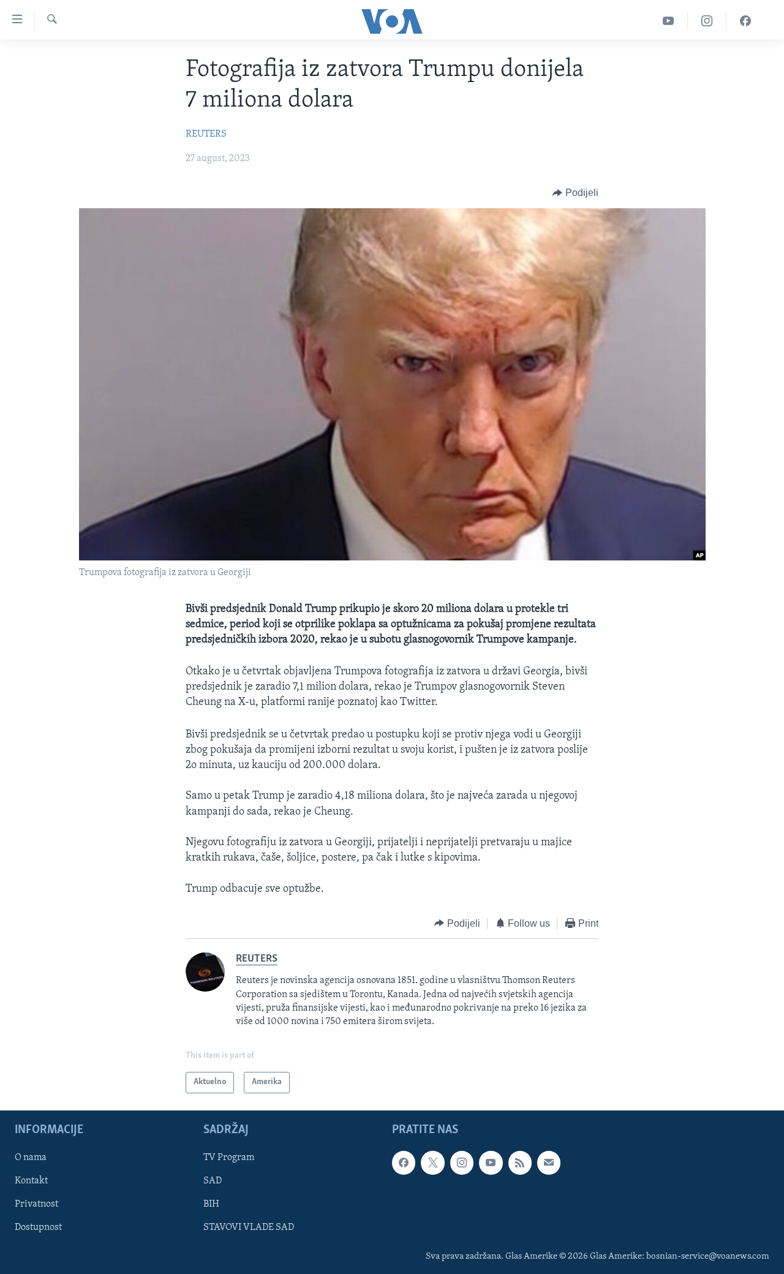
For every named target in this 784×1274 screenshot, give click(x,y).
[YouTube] (668, 21)
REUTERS (206, 134)
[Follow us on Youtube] (490, 1162)
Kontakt (31, 1181)
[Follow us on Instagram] (461, 1162)
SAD (212, 1181)
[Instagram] (707, 21)
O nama (31, 1158)
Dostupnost (38, 1227)
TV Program (228, 1158)
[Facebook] (745, 21)
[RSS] (520, 1162)
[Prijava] (548, 1162)
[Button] (575, 193)
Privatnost (36, 1204)
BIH (211, 1204)
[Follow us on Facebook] (403, 1162)
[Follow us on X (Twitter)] (432, 1162)
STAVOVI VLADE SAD (248, 1227)
